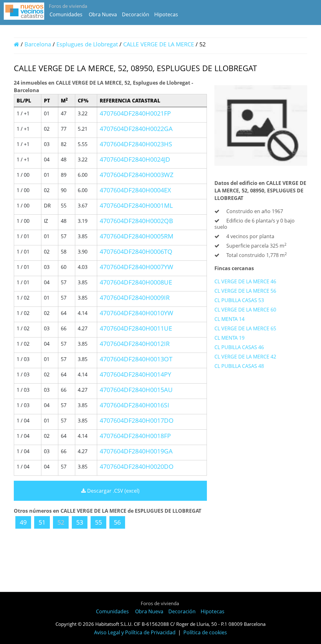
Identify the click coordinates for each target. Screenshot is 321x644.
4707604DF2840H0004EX (135, 190)
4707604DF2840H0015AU (136, 389)
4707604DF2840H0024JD (135, 159)
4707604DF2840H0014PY (135, 374)
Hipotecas (166, 14)
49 (23, 522)
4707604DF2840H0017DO (137, 420)
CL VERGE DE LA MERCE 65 (245, 328)
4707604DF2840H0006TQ (136, 251)
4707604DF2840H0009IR (135, 297)
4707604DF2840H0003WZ (136, 174)
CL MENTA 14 (229, 319)
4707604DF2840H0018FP (135, 436)
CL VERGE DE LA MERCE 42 (245, 356)
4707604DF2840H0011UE (136, 328)
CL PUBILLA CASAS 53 (239, 300)
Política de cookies (205, 632)
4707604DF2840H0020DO (137, 466)
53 (79, 522)
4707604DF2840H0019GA (136, 451)
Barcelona (37, 44)
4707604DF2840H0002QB (136, 221)
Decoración (135, 14)
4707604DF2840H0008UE (136, 282)
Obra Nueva (103, 14)
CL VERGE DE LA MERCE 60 (245, 309)
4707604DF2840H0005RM (136, 236)
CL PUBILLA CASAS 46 (239, 347)
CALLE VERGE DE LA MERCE (159, 44)
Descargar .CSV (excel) (112, 490)
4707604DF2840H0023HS (136, 144)
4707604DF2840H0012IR (135, 343)
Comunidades (66, 14)
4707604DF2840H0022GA (136, 128)
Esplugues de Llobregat (87, 44)
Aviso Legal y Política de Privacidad (135, 632)
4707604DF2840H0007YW (136, 267)
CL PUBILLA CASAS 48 (239, 366)
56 (117, 522)
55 (98, 522)
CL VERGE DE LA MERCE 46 (245, 281)
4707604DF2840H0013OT (136, 359)
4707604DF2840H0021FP (135, 113)
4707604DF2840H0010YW (136, 313)
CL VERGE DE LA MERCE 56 (245, 290)
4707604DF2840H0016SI (134, 405)
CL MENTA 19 (229, 337)
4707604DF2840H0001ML (136, 205)
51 (42, 522)
